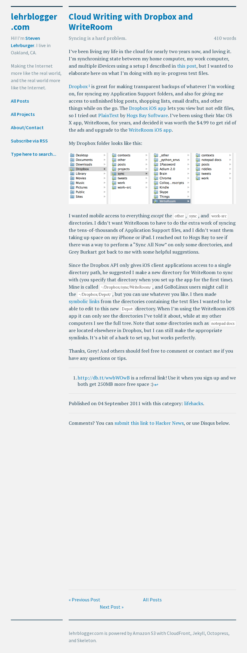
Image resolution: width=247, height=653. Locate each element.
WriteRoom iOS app (150, 129)
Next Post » (112, 607)
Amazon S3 (144, 633)
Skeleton (86, 640)
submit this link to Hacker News (149, 423)
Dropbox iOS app (147, 108)
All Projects (23, 114)
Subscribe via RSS (29, 141)
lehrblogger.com (34, 21)
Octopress (217, 633)
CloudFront (178, 633)
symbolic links (84, 301)
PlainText (108, 115)
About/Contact (27, 127)
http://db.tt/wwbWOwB (104, 377)
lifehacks (193, 403)
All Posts (20, 101)
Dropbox (78, 86)
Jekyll (198, 633)
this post (186, 65)
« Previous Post (84, 600)
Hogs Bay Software (147, 115)
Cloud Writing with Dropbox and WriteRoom (131, 21)
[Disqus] (152, 508)
